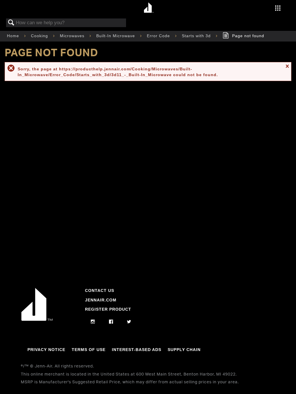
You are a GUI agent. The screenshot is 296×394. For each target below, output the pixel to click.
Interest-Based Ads (136, 349)
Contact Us (99, 290)
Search (11, 22)
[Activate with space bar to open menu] (278, 8)
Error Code (159, 35)
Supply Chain (184, 349)
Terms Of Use (89, 349)
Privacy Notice (46, 349)
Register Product (108, 309)
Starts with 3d (197, 35)
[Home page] (148, 8)
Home (14, 35)
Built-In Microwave (116, 35)
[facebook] (111, 322)
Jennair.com (100, 300)
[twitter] (129, 322)
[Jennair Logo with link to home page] (37, 319)
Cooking (40, 35)
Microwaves (73, 35)
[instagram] (93, 322)
